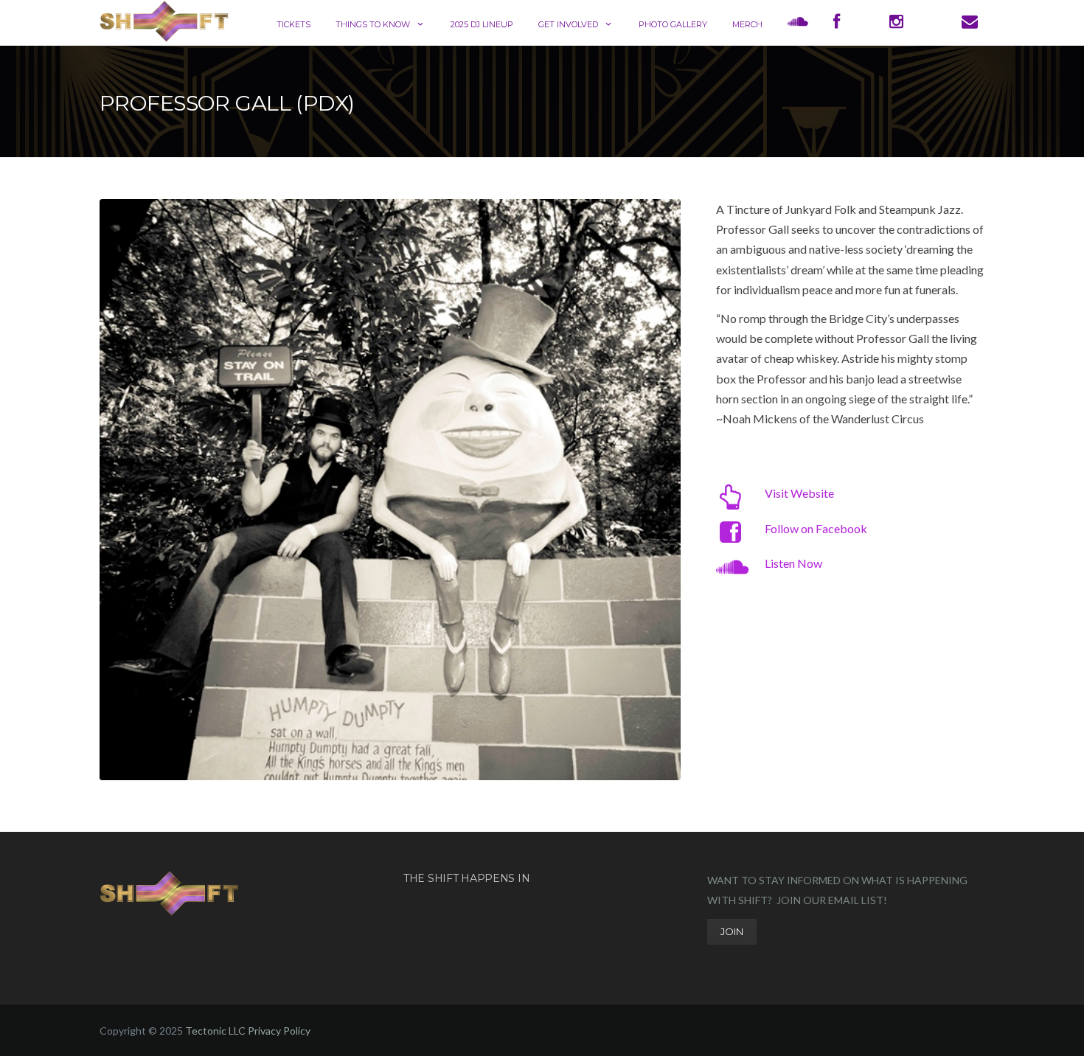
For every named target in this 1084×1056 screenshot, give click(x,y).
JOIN (731, 931)
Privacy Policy (279, 1030)
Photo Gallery (673, 24)
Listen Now (793, 563)
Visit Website (799, 493)
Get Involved (568, 24)
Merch (747, 24)
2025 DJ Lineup (482, 24)
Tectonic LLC (215, 1030)
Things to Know (373, 24)
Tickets (293, 24)
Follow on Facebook (816, 528)
